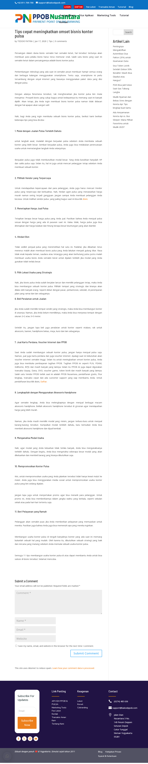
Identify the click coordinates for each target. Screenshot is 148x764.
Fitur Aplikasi (86, 15)
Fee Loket (91, 7)
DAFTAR (79, 7)
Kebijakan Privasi (113, 752)
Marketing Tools (106, 15)
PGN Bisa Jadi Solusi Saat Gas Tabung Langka (122, 89)
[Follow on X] (24, 738)
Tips (51, 41)
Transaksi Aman (106, 7)
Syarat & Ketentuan (107, 756)
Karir (54, 720)
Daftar (43, 381)
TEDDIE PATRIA (25, 41)
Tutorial (122, 7)
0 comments (61, 41)
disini (85, 199)
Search (128, 32)
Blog (131, 7)
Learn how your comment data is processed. (73, 668)
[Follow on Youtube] (36, 738)
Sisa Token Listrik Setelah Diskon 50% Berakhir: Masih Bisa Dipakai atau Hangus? (122, 73)
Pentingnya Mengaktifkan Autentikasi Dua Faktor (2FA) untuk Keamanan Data (122, 53)
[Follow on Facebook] (18, 738)
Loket (79, 701)
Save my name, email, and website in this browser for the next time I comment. (56, 646)
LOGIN (67, 7)
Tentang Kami (67, 15)
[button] (7, 756)
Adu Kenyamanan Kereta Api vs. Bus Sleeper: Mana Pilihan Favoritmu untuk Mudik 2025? (123, 119)
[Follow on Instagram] (30, 738)
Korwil (80, 704)
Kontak (64, 22)
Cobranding (82, 707)
